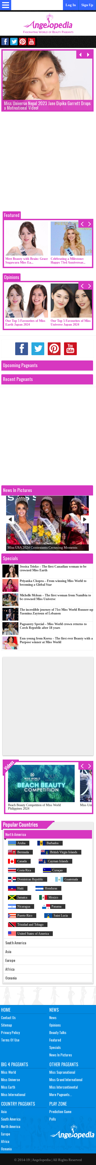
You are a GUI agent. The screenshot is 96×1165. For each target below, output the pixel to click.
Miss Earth (8, 1087)
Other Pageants (63, 1064)
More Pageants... (60, 1094)
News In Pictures (60, 1054)
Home (5, 1010)
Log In (71, 5)
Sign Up (87, 5)
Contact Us (8, 1017)
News (54, 1010)
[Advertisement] (48, 162)
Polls (52, 1119)
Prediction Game (60, 1111)
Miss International (13, 1094)
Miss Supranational (62, 1072)
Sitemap (6, 1025)
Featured (11, 215)
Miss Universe (10, 1079)
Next (85, 519)
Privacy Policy (10, 1032)
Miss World (8, 1072)
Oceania (6, 1148)
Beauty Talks (57, 1032)
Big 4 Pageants (14, 1064)
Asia (4, 1111)
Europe (5, 1134)
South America (11, 1119)
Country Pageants (18, 1104)
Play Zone (58, 1104)
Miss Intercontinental (63, 1087)
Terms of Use (10, 1040)
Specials (55, 1047)
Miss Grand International (65, 1079)
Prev (10, 519)
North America (10, 1126)
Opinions (11, 277)
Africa (5, 1141)
